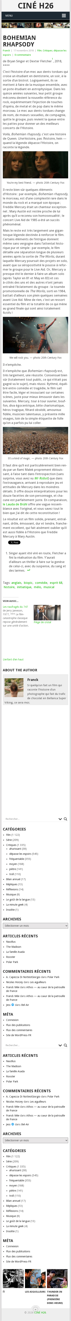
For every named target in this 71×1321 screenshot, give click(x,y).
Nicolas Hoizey (14, 982)
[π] (13, 1278)
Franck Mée (12, 987)
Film (39, 50)
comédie (41, 583)
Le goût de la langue (18, 899)
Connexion (12, 1019)
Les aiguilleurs (38, 982)
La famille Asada (15, 951)
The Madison (13, 946)
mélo (37, 587)
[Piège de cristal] (47, 612)
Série (9, 839)
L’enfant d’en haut (13, 659)
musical (49, 587)
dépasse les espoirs (20, 853)
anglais (16, 583)
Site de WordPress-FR (18, 1035)
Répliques (11, 884)
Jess (8, 1004)
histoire (9, 587)
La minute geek (15, 904)
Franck (6, 50)
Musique (11, 894)
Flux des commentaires (19, 1030)
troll (11, 874)
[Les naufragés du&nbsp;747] (18, 616)
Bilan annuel (13, 879)
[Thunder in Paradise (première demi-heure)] (57, 1278)
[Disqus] (35, 762)
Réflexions (12, 889)
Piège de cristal (42, 622)
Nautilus (11, 941)
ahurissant (15, 848)
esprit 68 (56, 583)
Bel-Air (25, 1004)
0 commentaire (23, 54)
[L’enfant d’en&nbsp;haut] (16, 644)
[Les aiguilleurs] (35, 1278)
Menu (9, 15)
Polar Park (12, 962)
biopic (28, 583)
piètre (12, 869)
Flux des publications (18, 1025)
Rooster (10, 956)
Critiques (47, 50)
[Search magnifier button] (65, 819)
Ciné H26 (35, 5)
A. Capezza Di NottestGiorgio (23, 977)
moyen (13, 863)
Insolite (10, 909)
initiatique (24, 587)
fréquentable (16, 858)
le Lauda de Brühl (15, 504)
